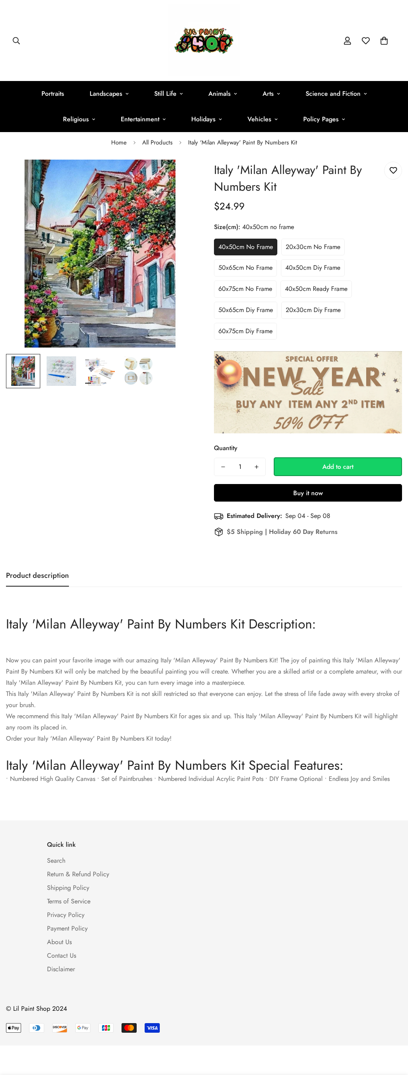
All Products (157, 142)
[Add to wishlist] (393, 171)
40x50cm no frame (245, 246)
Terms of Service (68, 901)
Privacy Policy (65, 914)
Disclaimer (61, 969)
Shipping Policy (68, 887)
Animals (219, 93)
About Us (59, 942)
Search (56, 860)
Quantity (225, 448)
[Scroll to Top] (392, 1031)
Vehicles (259, 119)
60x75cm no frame (245, 288)
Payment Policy (67, 928)
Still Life (165, 93)
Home (119, 142)
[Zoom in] (177, 177)
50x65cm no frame (245, 267)
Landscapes (106, 93)
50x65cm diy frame (245, 309)
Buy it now (308, 493)
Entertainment (140, 119)
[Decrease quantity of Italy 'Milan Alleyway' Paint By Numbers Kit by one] (223, 467)
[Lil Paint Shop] (204, 40)
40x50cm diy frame (312, 267)
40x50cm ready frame (316, 288)
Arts (268, 93)
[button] (384, 41)
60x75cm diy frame (245, 331)
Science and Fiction (333, 93)
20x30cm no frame (313, 246)
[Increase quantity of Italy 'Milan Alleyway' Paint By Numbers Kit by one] (256, 467)
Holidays (203, 119)
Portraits (52, 93)
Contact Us (61, 955)
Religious (76, 119)
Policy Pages (321, 119)
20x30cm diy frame (313, 309)
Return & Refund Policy (78, 874)
